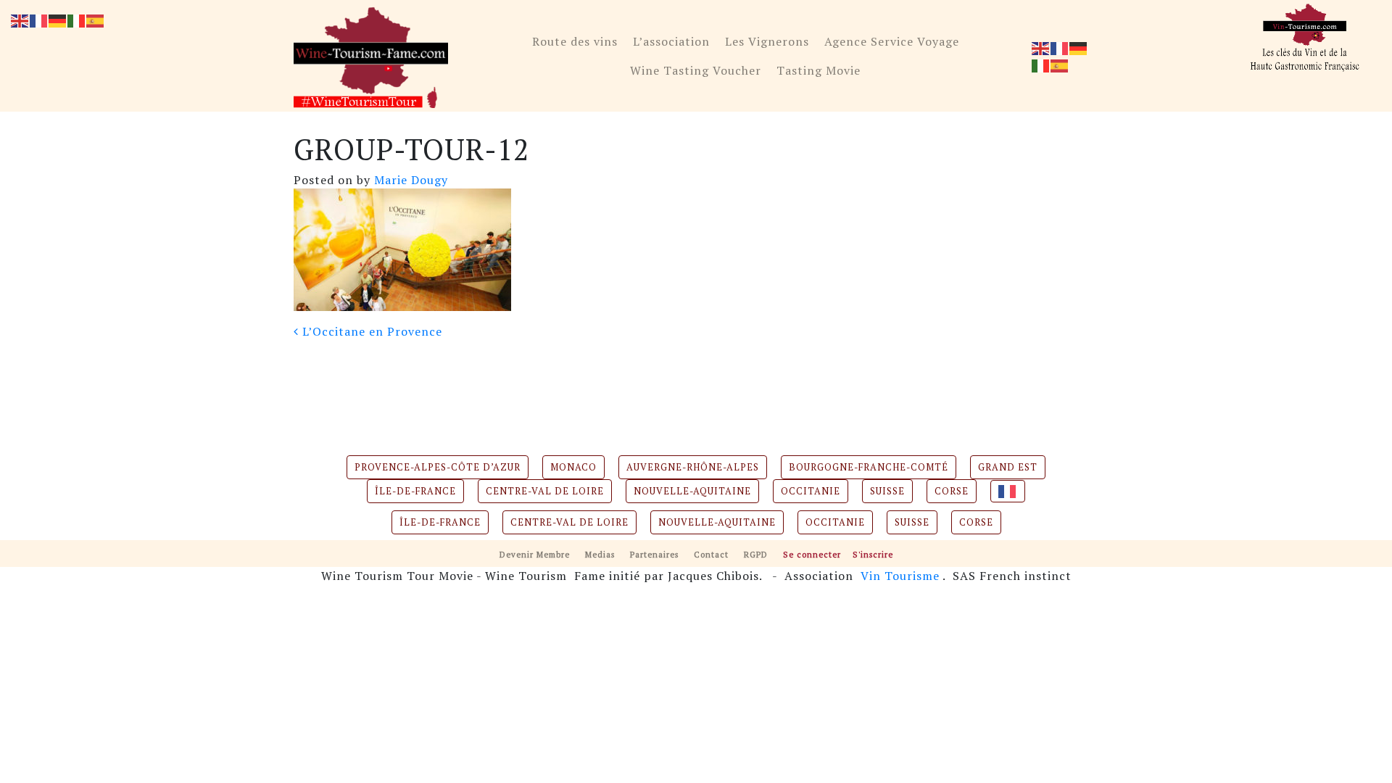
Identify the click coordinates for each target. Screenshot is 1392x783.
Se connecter (812, 554)
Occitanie (810, 491)
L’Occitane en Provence (370, 331)
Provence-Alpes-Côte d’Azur (438, 467)
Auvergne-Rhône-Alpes (692, 467)
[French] (1060, 47)
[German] (1078, 47)
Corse (952, 491)
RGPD (756, 554)
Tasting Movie (818, 70)
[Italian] (1041, 64)
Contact (711, 554)
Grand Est (1007, 467)
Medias (600, 554)
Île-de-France (415, 491)
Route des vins (575, 41)
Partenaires (654, 554)
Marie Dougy (409, 180)
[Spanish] (1060, 64)
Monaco (573, 467)
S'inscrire (873, 554)
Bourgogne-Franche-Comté (868, 467)
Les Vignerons (767, 41)
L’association (671, 41)
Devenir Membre (535, 554)
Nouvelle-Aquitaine (692, 491)
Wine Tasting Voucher (695, 70)
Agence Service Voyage (891, 41)
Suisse (887, 491)
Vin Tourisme (900, 576)
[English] (1041, 47)
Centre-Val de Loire (545, 491)
